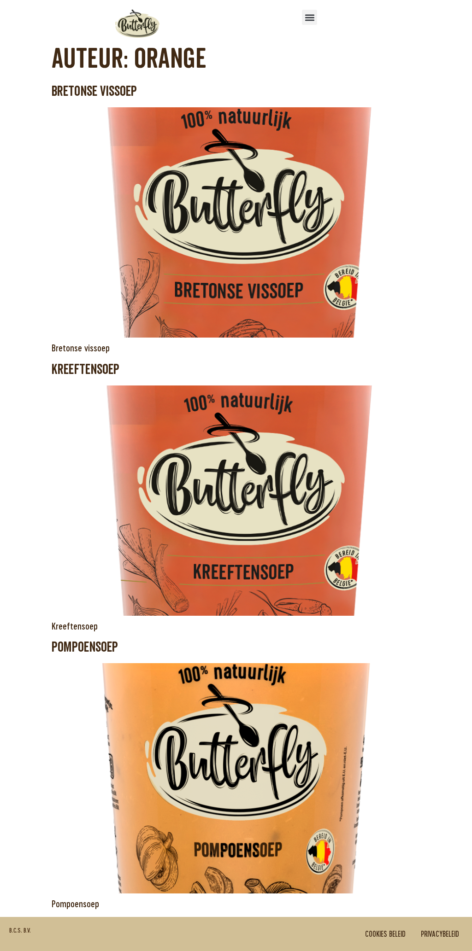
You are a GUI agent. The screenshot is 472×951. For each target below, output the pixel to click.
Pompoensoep (85, 647)
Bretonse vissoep (94, 91)
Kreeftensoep (85, 370)
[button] (309, 17)
